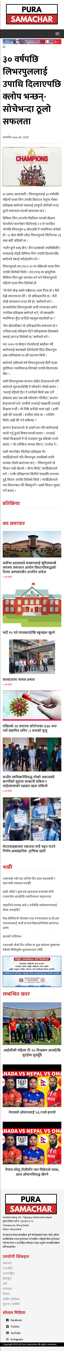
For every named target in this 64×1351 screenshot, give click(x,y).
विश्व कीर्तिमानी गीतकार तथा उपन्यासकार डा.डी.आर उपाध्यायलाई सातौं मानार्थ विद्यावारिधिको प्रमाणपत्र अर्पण (31, 923)
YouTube (15, 1333)
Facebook (16, 1320)
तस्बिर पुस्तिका (11, 1299)
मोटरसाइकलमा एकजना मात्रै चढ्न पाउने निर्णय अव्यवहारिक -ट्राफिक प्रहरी (29, 849)
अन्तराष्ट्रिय (9, 1273)
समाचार (7, 1263)
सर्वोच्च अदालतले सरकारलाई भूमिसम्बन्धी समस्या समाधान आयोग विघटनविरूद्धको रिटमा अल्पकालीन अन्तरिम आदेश (29, 567)
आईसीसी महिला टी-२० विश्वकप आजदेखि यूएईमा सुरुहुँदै (32, 1052)
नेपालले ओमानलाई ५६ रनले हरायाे (32, 1112)
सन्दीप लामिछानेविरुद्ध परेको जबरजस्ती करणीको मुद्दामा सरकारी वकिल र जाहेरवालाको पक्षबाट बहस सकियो (28, 781)
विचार (6, 1294)
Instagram (16, 1339)
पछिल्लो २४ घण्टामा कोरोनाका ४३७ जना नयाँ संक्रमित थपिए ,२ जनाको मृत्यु (30, 728)
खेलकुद (7, 1278)
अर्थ (5, 1283)
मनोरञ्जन (7, 1289)
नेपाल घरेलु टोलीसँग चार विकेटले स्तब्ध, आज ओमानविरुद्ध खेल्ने (32, 1172)
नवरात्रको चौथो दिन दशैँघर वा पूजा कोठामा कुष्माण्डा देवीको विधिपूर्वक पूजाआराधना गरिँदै (31, 947)
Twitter (15, 1326)
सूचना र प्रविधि (11, 1304)
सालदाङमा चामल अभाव (19, 680)
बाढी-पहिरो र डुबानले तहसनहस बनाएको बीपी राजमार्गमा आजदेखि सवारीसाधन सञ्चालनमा (28, 894)
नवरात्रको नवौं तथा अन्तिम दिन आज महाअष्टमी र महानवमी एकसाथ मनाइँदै (29, 881)
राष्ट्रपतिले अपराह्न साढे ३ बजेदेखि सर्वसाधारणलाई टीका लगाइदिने (30, 908)
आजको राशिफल (12, 936)
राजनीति (7, 1268)
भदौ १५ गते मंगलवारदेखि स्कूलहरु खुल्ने (29, 633)
